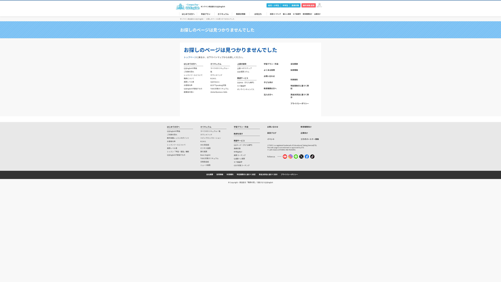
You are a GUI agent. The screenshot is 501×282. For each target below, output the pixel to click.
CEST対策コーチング (242, 165)
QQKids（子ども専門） (246, 82)
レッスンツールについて (193, 75)
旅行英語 (203, 151)
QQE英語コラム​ (243, 71)
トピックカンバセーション (210, 138)
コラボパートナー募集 (310, 139)
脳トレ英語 (287, 14)
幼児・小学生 (273, 5)
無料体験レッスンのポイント (178, 138)
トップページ (190, 57)
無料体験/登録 (308, 5)
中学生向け (238, 152)
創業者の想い (189, 92)
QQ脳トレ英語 (239, 158)
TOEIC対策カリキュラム (219, 88)
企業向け (317, 14)
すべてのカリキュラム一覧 (210, 131)
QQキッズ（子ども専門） (243, 145)
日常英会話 (204, 161)
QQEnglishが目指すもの (193, 88)
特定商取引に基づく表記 (246, 174)
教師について (189, 78)
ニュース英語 (205, 165)
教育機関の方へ (270, 88)
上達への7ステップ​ (244, 68)
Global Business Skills (218, 92)
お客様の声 (188, 85)
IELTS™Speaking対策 (218, 85)
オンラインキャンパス (245, 89)
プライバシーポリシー (300, 103)
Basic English (205, 155)
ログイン (319, 6)
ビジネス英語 (205, 148)
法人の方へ (268, 94)
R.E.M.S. (213, 78)
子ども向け (268, 82)
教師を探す (238, 133)
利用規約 (294, 79)
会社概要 (294, 64)
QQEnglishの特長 (190, 68)
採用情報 (294, 70)
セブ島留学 (297, 14)
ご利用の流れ (189, 71)
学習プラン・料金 (271, 64)
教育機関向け (307, 14)
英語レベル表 (189, 82)
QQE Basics (214, 82)
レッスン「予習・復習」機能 (178, 151)
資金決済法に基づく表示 (268, 174)
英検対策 (295, 5)
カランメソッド (216, 75)
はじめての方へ (190, 64)
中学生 (285, 5)
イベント (271, 139)
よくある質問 (269, 70)
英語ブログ (271, 133)
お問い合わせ (269, 76)
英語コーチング (275, 14)
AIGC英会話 (204, 144)
